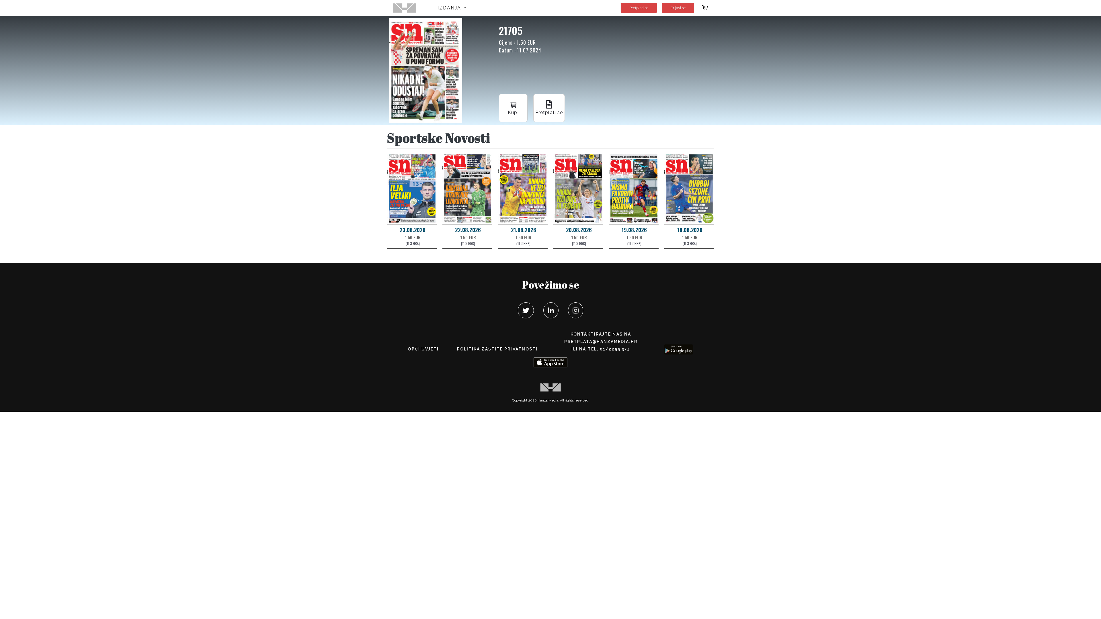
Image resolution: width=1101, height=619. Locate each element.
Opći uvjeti (423, 349)
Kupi (513, 112)
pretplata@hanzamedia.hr (600, 341)
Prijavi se (678, 8)
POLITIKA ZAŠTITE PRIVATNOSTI (497, 349)
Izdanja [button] (450, 8)
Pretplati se (638, 8)
